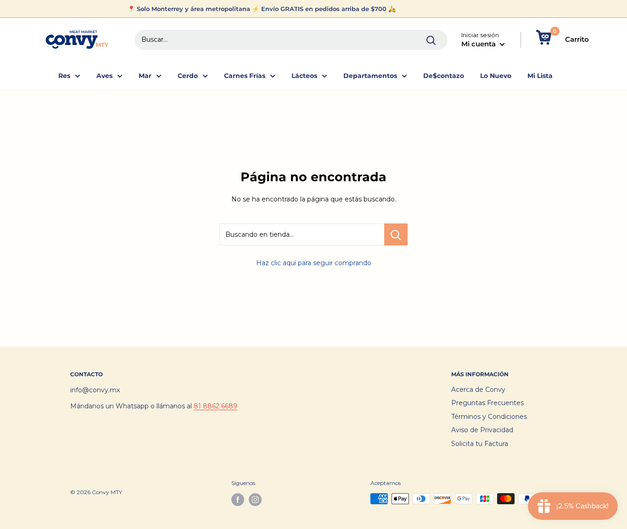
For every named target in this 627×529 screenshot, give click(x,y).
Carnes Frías (244, 76)
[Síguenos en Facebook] (237, 499)
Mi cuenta (479, 43)
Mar (145, 76)
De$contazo (443, 76)
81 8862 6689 (215, 406)
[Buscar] (431, 40)
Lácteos (304, 76)
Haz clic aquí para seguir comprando (313, 263)
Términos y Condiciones (489, 416)
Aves (104, 76)
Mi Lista (540, 76)
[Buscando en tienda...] (396, 234)
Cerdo (188, 76)
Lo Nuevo (495, 76)
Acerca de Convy (478, 389)
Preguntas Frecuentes (487, 403)
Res (64, 76)
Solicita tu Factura (479, 444)
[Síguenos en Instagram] (255, 499)
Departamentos (370, 76)
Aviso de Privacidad (482, 430)
